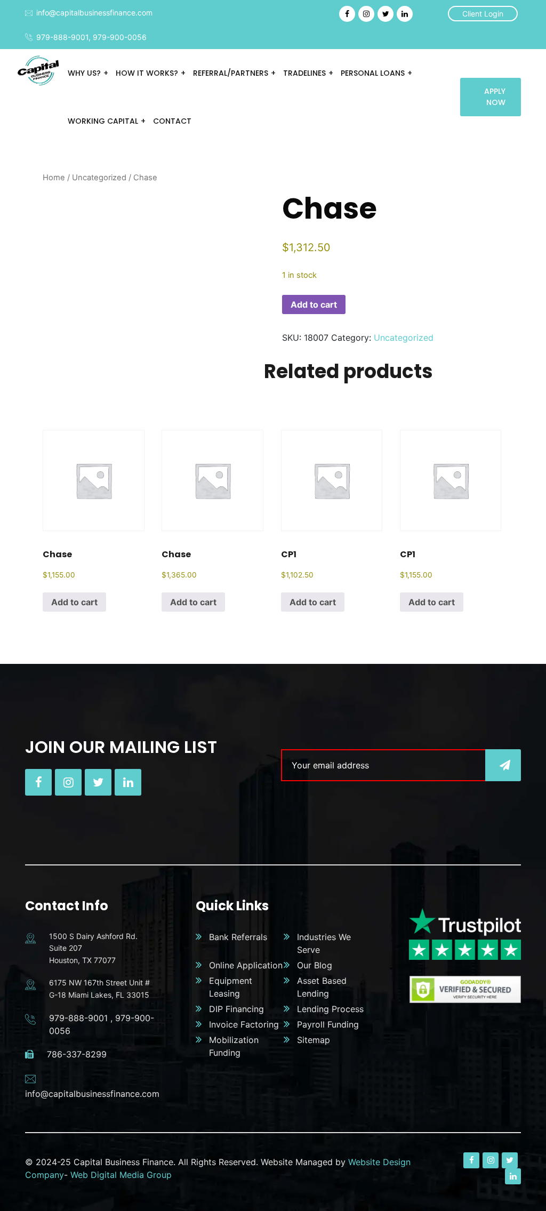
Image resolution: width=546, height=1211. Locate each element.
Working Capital (103, 121)
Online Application (246, 965)
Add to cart (314, 304)
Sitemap (313, 1039)
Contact (172, 121)
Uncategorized (99, 177)
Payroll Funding (328, 1024)
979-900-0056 (120, 37)
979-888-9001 (62, 37)
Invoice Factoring (244, 1024)
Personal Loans (373, 73)
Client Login (482, 13)
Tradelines (304, 73)
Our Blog (314, 965)
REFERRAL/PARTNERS (230, 73)
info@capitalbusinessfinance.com (94, 12)
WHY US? (84, 73)
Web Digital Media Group (121, 1174)
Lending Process (330, 1009)
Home (54, 177)
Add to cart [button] (74, 602)
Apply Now (494, 97)
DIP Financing (236, 1009)
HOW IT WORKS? (147, 73)
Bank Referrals (238, 937)
